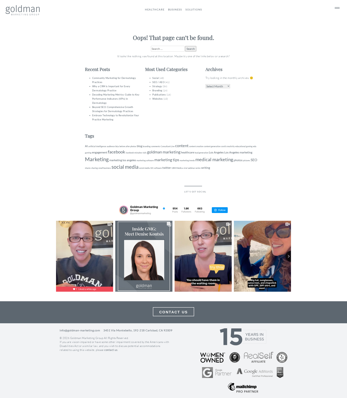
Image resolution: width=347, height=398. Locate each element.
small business (104, 168)
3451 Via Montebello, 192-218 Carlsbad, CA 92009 (137, 330)
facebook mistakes (134, 152)
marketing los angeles (122, 160)
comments (155, 146)
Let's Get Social (195, 191)
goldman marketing (163, 151)
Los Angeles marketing (238, 152)
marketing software (145, 160)
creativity (230, 146)
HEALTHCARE (155, 9)
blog (139, 146)
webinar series (194, 168)
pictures (246, 160)
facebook (116, 151)
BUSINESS (175, 9)
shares (88, 168)
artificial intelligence (97, 146)
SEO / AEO (158, 82)
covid (223, 146)
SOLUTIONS (193, 9)
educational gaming (243, 146)
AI (86, 146)
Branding (157, 90)
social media (125, 167)
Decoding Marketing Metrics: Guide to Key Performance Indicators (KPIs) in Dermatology (115, 98)
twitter (166, 167)
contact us (110, 349)
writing (205, 167)
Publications (159, 94)
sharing (94, 168)
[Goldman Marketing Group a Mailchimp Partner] (243, 387)
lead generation (201, 152)
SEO (254, 160)
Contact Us (173, 312)
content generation (212, 146)
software (158, 168)
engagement (99, 152)
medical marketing (214, 159)
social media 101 (146, 168)
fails (145, 152)
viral (185, 168)
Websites (157, 98)
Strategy (157, 86)
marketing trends (187, 160)
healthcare (187, 152)
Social (155, 78)
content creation (196, 146)
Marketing (97, 159)
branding (147, 146)
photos (238, 160)
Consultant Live (168, 146)
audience (111, 146)
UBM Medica (177, 168)
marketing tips (166, 159)
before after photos (127, 146)
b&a (117, 146)
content (182, 145)
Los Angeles (216, 152)
